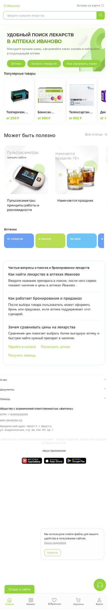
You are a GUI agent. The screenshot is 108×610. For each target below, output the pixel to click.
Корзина (78, 604)
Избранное (54, 603)
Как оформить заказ (82, 63)
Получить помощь (22, 355)
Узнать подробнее (55, 542)
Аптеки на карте (88, 5)
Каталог (30, 604)
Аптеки (16, 63)
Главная (9, 604)
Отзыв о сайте (19, 589)
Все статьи (94, 134)
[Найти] (100, 15)
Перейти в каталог (22, 347)
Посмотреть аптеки (55, 347)
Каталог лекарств (44, 63)
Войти (99, 604)
